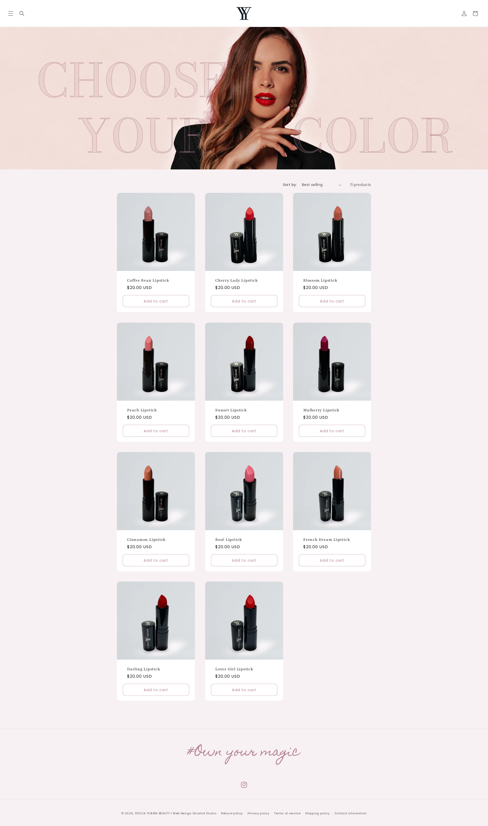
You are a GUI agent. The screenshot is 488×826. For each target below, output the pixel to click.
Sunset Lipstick (231, 409)
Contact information (350, 813)
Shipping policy (317, 813)
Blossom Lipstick (320, 280)
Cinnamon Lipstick (146, 539)
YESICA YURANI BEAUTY (152, 813)
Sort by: (290, 184)
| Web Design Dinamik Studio (193, 813)
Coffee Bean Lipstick (148, 280)
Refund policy (232, 813)
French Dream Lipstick (326, 539)
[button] (10, 13)
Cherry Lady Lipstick (236, 280)
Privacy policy (258, 813)
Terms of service (287, 813)
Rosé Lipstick (228, 539)
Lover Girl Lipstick (234, 669)
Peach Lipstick (142, 409)
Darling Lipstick (143, 669)
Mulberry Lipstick (321, 409)
